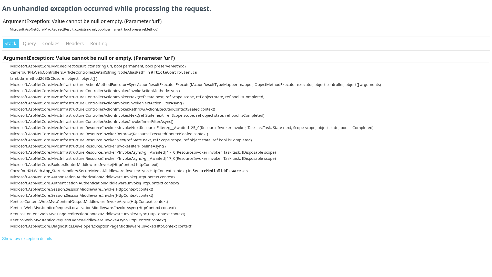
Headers (75, 43)
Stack (11, 43)
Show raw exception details (27, 238)
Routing (98, 43)
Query (30, 43)
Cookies (51, 43)
